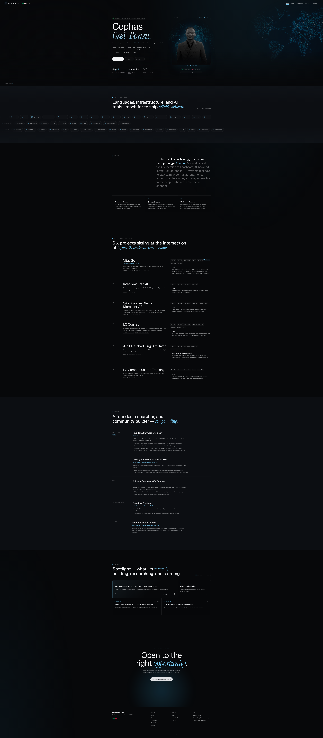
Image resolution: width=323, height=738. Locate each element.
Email (173, 715)
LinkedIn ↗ (175, 718)
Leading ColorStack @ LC (200, 720)
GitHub (128, 59)
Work (292, 3)
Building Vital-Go (197, 715)
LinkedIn (138, 59)
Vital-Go (129, 260)
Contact (315, 3)
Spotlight (307, 3)
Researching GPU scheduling (201, 718)
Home (287, 3)
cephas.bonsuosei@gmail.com (160, 679)
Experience (300, 3)
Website (125, 270)
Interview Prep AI (135, 284)
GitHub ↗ (174, 720)
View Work (117, 59)
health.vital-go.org (167, 594)
